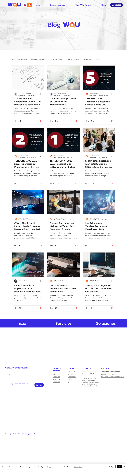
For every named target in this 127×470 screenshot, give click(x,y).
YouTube (71, 374)
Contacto (56, 382)
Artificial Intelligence (72, 59)
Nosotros (56, 377)
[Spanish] (29, 5)
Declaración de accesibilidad (112, 377)
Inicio (55, 374)
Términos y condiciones (110, 372)
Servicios (56, 379)
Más (97, 59)
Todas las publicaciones (19, 59)
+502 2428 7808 (87, 373)
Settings (111, 467)
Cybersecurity (87, 59)
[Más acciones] (41, 94)
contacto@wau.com (89, 371)
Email (9, 374)
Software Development (38, 59)
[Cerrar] (124, 466)
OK (120, 467)
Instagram (72, 379)
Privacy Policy (78, 467)
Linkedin (71, 372)
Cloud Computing (56, 59)
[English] (25, 5)
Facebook (72, 377)
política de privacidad (109, 374)
